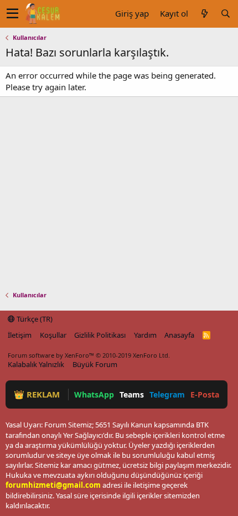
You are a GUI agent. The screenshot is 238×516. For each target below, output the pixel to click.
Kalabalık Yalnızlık (36, 364)
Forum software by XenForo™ (89, 355)
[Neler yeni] (204, 13)
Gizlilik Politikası (100, 335)
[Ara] (225, 13)
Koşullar (53, 335)
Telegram (167, 394)
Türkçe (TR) (34, 319)
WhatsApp (94, 394)
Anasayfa (179, 335)
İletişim (20, 335)
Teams (132, 394)
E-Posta (204, 394)
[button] (12, 14)
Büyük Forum (95, 364)
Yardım (145, 335)
